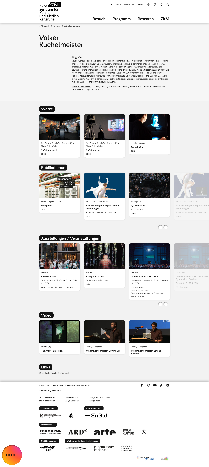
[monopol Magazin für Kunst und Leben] (51, 431)
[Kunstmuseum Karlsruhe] (104, 448)
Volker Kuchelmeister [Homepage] (54, 373)
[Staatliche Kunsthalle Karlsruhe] (126, 448)
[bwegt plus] (47, 448)
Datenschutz (57, 385)
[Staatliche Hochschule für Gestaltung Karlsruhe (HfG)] (76, 448)
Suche (167, 4)
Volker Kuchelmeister (81, 86)
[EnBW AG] (96, 415)
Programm (122, 18)
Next (165, 227)
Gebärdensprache (155, 4)
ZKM (165, 18)
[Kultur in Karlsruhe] (144, 432)
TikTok (161, 385)
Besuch (99, 18)
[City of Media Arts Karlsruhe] (165, 458)
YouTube (155, 385)
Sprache (161, 4)
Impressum (44, 385)
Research (146, 18)
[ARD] (77, 432)
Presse (140, 4)
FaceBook (142, 385)
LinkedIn (167, 385)
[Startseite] (53, 11)
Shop (118, 4)
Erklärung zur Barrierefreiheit (77, 385)
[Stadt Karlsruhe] (71, 415)
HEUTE (12, 455)
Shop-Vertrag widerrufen (50, 390)
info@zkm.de (94, 401)
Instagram (148, 385)
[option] (59, 136)
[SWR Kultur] (128, 432)
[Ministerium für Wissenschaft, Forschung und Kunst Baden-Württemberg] (51, 416)
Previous (160, 227)
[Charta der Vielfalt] (145, 458)
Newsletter (129, 4)
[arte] (105, 432)
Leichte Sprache (148, 4)
